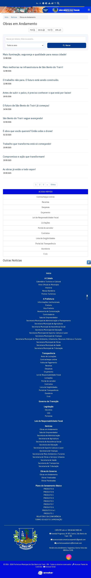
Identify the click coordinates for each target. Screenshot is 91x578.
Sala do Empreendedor (48, 317)
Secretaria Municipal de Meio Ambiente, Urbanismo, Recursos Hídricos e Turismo (48, 339)
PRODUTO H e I (48, 510)
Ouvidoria (45, 249)
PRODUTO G (48, 507)
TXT (49, 30)
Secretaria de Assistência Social (48, 442)
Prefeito (48, 305)
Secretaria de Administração (48, 435)
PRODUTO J (48, 513)
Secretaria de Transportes (48, 463)
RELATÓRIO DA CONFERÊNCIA (48, 516)
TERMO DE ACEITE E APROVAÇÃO (48, 520)
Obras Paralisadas (48, 481)
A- (40, 3)
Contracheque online (46, 197)
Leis (48, 413)
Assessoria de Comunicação (48, 311)
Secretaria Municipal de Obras (48, 342)
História (48, 288)
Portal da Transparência (45, 243)
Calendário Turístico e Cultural (48, 282)
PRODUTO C (49, 495)
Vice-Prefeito (48, 308)
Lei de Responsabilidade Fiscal (45, 217)
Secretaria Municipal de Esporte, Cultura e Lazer (48, 333)
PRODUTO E (49, 501)
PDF (31, 30)
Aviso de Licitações (48, 356)
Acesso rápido (45, 192)
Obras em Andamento (49, 429)
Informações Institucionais (49, 302)
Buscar (68, 45)
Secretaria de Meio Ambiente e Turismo (49, 454)
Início (6, 17)
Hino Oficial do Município (48, 285)
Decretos (48, 410)
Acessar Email (50, 567)
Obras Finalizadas (48, 478)
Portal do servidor (45, 228)
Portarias (48, 416)
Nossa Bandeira (48, 291)
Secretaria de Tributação (49, 466)
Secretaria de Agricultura (49, 439)
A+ (37, 3)
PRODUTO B (48, 492)
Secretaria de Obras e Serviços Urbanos (49, 457)
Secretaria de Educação (48, 445)
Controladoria (48, 314)
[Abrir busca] (58, 3)
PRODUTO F (49, 504)
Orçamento (45, 212)
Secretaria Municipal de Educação (48, 330)
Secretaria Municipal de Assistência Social (48, 327)
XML (57, 30)
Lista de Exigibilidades (45, 238)
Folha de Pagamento (48, 363)
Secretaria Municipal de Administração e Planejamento (48, 321)
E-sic (45, 254)
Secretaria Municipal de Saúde (49, 345)
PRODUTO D (48, 498)
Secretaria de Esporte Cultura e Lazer (49, 448)
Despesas (46, 207)
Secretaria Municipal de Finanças (48, 336)
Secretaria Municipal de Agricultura (49, 324)
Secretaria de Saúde (49, 460)
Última (53, 185)
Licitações (45, 223)
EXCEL (40, 30)
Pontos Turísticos (48, 294)
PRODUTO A (49, 489)
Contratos (45, 233)
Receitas (45, 202)
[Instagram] (69, 555)
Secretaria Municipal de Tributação (49, 348)
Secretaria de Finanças (49, 451)
